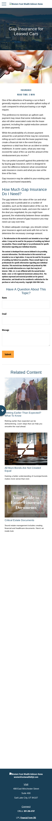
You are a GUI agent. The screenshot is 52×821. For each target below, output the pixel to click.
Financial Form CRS (28, 817)
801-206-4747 (29, 811)
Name (4, 297)
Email (4, 313)
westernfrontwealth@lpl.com (26, 777)
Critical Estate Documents (19, 520)
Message (5, 330)
